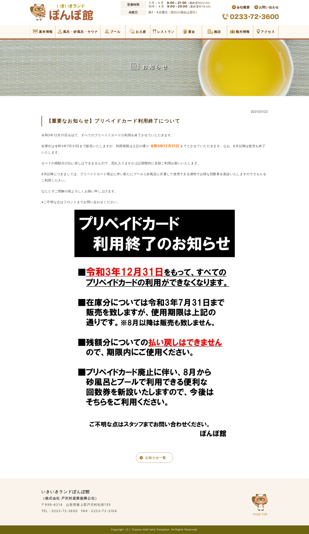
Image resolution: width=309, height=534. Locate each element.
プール (115, 31)
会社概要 (243, 7)
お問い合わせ (269, 7)
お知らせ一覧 (155, 457)
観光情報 (242, 31)
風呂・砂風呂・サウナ (80, 31)
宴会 (191, 31)
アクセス (267, 31)
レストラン (165, 31)
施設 (217, 31)
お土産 (140, 31)
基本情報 (45, 31)
